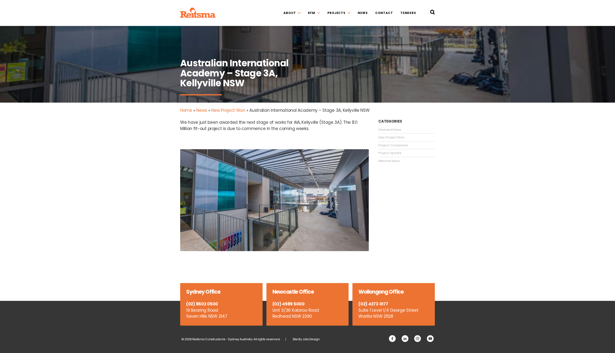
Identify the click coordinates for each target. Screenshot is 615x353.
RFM (311, 13)
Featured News (389, 130)
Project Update (389, 153)
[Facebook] (392, 338)
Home (186, 110)
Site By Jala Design (306, 339)
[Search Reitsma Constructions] (432, 13)
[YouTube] (430, 338)
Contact (384, 13)
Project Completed (393, 145)
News (363, 13)
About (289, 13)
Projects (336, 13)
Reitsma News (389, 161)
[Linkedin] (405, 338)
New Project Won (228, 110)
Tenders (408, 13)
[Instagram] (417, 338)
